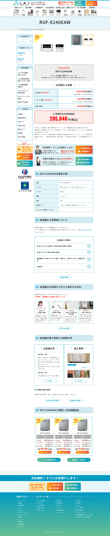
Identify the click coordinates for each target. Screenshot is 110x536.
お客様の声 (39, 7)
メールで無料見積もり (91, 3)
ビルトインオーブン (23, 515)
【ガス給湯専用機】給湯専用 (23, 86)
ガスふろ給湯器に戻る (49, 460)
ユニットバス (16, 15)
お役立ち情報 (21, 137)
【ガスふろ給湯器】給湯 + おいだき (23, 74)
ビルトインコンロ (22, 512)
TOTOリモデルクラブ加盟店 (83, 517)
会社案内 (92, 7)
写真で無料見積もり (80, 3)
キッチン (44, 15)
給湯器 (23, 15)
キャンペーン (60, 507)
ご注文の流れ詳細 (63, 328)
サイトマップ (60, 512)
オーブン (58, 15)
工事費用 (20, 114)
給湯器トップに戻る (78, 460)
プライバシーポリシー (81, 512)
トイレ (37, 15)
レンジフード (72, 15)
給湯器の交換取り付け (28, 29)
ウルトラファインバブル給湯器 (24, 97)
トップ (18, 29)
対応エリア (18, 7)
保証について (71, 7)
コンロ (51, 15)
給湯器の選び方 (22, 118)
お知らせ (59, 505)
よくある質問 (81, 7)
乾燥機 (79, 15)
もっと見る (49, 381)
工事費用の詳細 (64, 277)
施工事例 (28, 7)
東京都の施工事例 (75, 400)
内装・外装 (87, 15)
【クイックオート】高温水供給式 (23, 91)
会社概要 (78, 503)
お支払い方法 (60, 7)
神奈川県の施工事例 (52, 400)
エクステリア (93, 15)
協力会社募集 (79, 510)
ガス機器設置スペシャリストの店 (84, 515)
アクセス (78, 505)
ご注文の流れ (49, 7)
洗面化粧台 (30, 15)
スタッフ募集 (79, 507)
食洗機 (65, 15)
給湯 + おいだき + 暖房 (24, 80)
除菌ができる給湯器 (23, 102)
